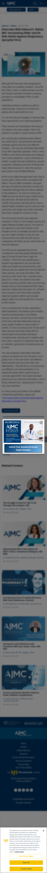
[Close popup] (41, 422)
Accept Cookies (26, 869)
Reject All (26, 863)
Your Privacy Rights (26, 856)
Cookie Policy (19, 852)
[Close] (43, 830)
